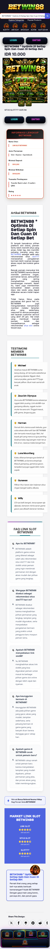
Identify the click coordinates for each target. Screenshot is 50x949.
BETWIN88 (16, 254)
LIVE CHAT (25, 944)
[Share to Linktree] (26, 923)
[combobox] (22, 16)
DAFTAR (37, 40)
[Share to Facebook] (19, 923)
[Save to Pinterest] (33, 923)
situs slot (28, 325)
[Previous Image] (5, 81)
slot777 (35, 256)
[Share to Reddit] (40, 923)
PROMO (7, 936)
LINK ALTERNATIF (42, 936)
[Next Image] (45, 81)
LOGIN (13, 40)
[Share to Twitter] (11, 923)
